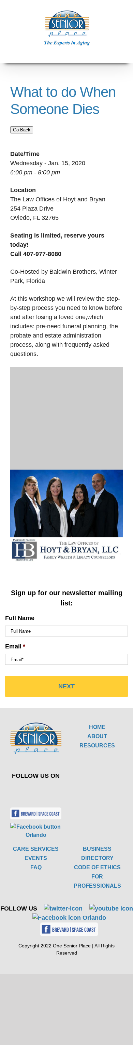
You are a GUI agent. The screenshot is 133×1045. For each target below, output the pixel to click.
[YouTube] (47, 791)
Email (15, 646)
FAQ (36, 867)
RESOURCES (97, 745)
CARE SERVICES (36, 849)
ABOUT (97, 736)
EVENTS (36, 858)
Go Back (21, 129)
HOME (97, 727)
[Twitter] (31, 791)
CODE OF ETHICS (97, 867)
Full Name (19, 618)
